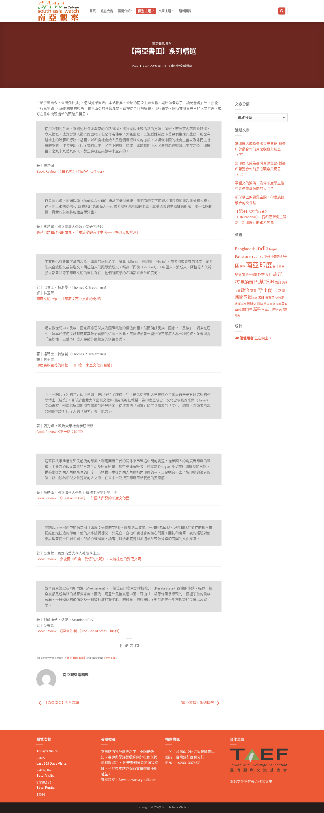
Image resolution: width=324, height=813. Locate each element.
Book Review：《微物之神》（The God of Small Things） (79, 631)
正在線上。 (253, 338)
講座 (244, 309)
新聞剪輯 (243, 297)
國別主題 (144, 11)
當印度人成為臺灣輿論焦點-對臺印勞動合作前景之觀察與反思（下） (260, 149)
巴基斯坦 (264, 282)
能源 (272, 304)
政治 (245, 290)
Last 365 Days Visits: (51, 763)
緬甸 (260, 304)
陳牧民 (277, 309)
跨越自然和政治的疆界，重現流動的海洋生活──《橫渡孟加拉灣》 (88, 232)
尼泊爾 (247, 282)
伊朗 (242, 266)
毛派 (238, 304)
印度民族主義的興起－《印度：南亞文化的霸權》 (75, 365)
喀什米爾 (251, 274)
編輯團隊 (185, 11)
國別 (169, 43)
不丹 (267, 256)
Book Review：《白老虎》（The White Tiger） (71, 171)
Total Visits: (45, 775)
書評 (261, 297)
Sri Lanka (256, 256)
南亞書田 (158, 43)
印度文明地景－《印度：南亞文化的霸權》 (69, 299)
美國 (266, 304)
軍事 (250, 309)
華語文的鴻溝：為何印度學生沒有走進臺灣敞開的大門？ (259, 186)
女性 (268, 274)
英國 (278, 303)
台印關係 (278, 266)
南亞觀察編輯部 (181, 66)
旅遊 (254, 297)
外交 (261, 274)
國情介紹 (124, 11)
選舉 (257, 309)
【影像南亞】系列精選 (61, 702)
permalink (110, 657)
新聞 (281, 291)
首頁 (92, 11)
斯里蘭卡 (267, 290)
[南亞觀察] (58, 10)
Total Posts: (45, 787)
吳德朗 (240, 274)
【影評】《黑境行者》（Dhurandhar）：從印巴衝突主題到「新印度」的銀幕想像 (260, 216)
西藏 (238, 309)
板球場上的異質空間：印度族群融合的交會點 (259, 200)
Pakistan (241, 256)
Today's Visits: (47, 751)
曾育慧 (269, 297)
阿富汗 (266, 309)
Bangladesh (245, 248)
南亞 (252, 265)
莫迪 (284, 304)
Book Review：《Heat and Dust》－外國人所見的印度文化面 (82, 498)
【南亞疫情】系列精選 (196, 702)
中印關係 (276, 256)
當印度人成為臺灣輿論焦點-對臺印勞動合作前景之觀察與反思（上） (260, 168)
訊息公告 (107, 11)
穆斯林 (251, 304)
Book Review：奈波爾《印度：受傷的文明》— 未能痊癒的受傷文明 (88, 559)
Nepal (273, 249)
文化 (253, 290)
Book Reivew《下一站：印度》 (60, 431)
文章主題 (164, 11)
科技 (243, 303)
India (262, 248)
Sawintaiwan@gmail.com (137, 779)
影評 (278, 282)
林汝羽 (279, 297)
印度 (265, 265)
